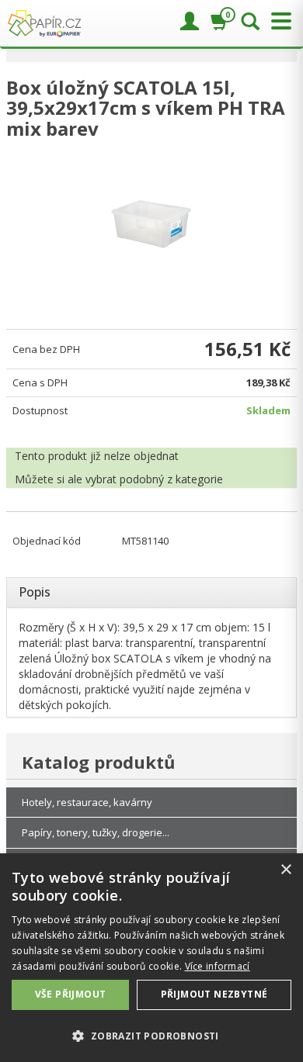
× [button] (285, 870)
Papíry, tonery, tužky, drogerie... (95, 832)
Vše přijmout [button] (70, 994)
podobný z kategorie (171, 479)
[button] (151, 1035)
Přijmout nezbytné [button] (214, 994)
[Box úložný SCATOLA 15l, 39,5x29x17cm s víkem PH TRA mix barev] (151, 224)
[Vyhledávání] (250, 22)
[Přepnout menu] (277, 21)
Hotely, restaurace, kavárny (87, 802)
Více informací (217, 966)
